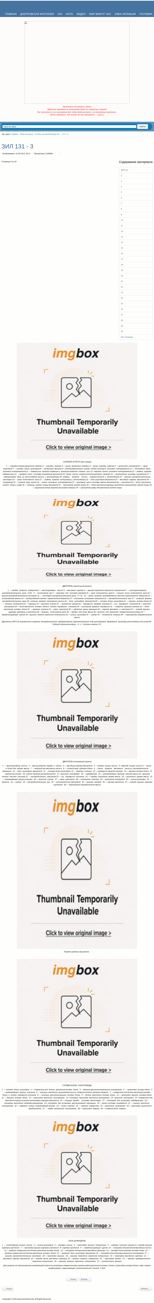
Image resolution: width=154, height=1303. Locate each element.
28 (122, 320)
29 (122, 326)
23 (122, 292)
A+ (146, 140)
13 (122, 237)
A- (151, 140)
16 (122, 254)
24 (122, 298)
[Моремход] (13, 5)
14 (122, 242)
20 (122, 276)
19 (122, 270)
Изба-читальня (26, 134)
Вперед (84, 1279)
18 (122, 265)
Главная (14, 134)
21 (122, 281)
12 (122, 231)
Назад (73, 1279)
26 (122, 309)
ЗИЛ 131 (124, 170)
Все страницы (127, 337)
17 (122, 259)
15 (122, 248)
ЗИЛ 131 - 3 (17, 146)
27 (122, 315)
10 (122, 220)
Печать (57, 154)
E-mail (63, 154)
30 (122, 331)
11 (122, 226)
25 (122, 304)
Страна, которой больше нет (47, 134)
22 (122, 287)
